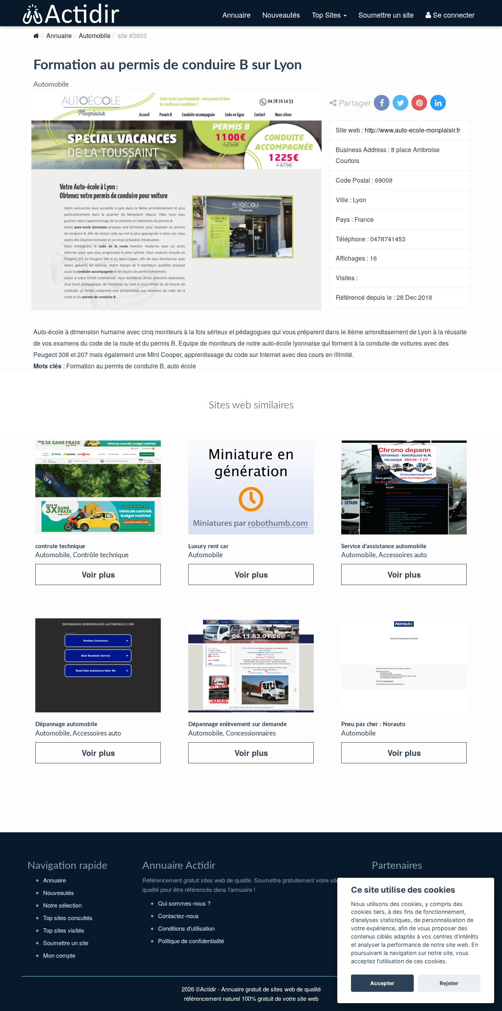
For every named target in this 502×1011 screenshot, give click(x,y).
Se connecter (453, 14)
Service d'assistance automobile (383, 546)
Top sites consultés (68, 917)
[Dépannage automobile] (98, 665)
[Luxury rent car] (251, 487)
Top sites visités (63, 930)
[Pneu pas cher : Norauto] (404, 665)
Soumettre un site (386, 14)
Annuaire (236, 14)
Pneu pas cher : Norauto (373, 724)
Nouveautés (281, 14)
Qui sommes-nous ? (184, 903)
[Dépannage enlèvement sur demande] (251, 665)
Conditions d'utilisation (186, 928)
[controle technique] (98, 487)
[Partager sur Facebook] (382, 103)
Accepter (382, 983)
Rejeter (449, 983)
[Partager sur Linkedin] (438, 103)
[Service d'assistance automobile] (404, 487)
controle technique (60, 546)
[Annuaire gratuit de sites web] (71, 13)
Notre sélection (62, 905)
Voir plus (98, 574)
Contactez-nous (178, 915)
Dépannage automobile (66, 724)
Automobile (95, 35)
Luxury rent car (208, 546)
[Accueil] (36, 35)
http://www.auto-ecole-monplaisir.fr (412, 129)
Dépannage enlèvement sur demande (237, 724)
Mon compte (59, 955)
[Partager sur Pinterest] (420, 103)
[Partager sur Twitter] (401, 103)
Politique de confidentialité (191, 941)
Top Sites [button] (332, 17)
